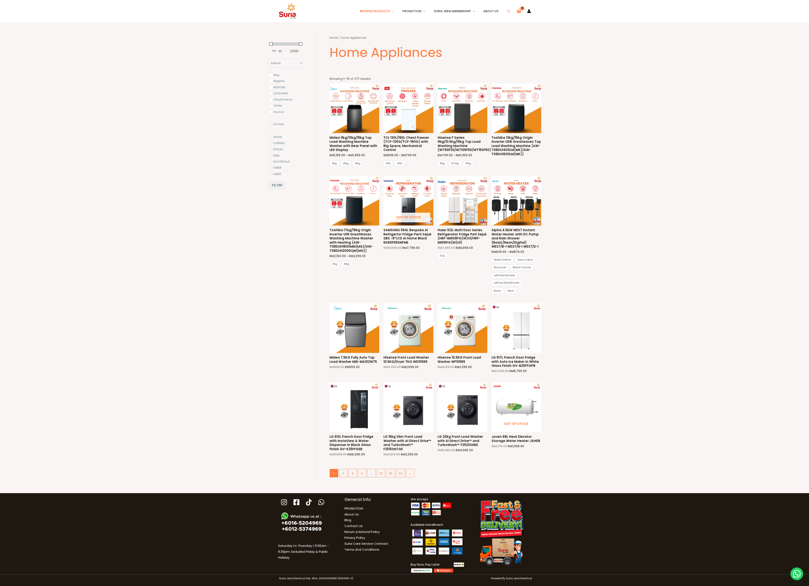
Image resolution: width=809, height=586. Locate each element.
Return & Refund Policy (362, 532)
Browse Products (375, 11)
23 (390, 473)
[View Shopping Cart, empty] (519, 11)
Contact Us (353, 526)
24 (400, 473)
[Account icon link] (529, 11)
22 (381, 473)
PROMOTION (411, 11)
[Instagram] (284, 502)
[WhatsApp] (321, 502)
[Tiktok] (309, 502)
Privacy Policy (354, 537)
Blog (347, 520)
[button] (509, 11)
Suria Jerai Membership (452, 11)
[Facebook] (296, 502)
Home (333, 38)
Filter (277, 185)
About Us (490, 11)
